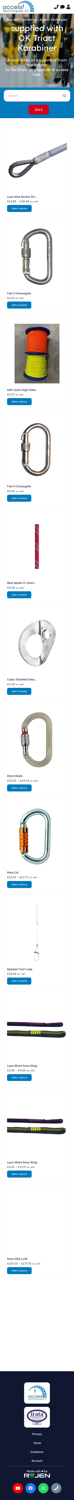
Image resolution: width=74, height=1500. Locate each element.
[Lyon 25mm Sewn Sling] (37, 1029)
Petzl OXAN (14, 776)
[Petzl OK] (37, 836)
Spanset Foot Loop (19, 969)
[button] (19, 305)
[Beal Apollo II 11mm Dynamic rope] (37, 546)
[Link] (56, 7)
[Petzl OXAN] (37, 740)
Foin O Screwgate (19, 486)
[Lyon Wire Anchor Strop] (37, 160)
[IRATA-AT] (37, 1417)
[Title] (56, 1488)
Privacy (37, 1434)
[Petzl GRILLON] (37, 1222)
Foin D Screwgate (19, 293)
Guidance (37, 1452)
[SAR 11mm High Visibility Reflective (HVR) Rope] (37, 353)
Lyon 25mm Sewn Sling (22, 1065)
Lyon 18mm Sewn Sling (22, 1162)
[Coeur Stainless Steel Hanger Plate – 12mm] (37, 643)
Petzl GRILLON (17, 1259)
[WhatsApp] (43, 1488)
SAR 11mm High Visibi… (22, 390)
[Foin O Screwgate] (37, 450)
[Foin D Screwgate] (37, 257)
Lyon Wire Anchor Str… (21, 196)
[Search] (64, 95)
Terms (37, 1443)
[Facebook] (30, 1488)
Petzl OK (13, 872)
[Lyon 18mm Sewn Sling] (37, 1126)
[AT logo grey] (18, 7)
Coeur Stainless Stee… (21, 679)
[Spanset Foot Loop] (37, 933)
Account (37, 1460)
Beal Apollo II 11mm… (21, 583)
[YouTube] (18, 1488)
